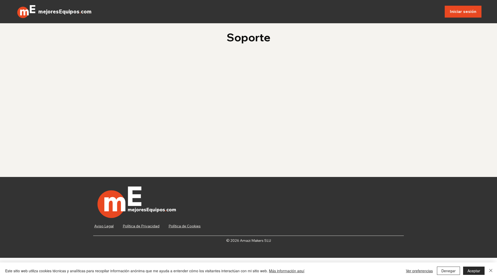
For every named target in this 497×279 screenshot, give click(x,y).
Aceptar (473, 270)
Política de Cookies (185, 226)
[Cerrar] (491, 271)
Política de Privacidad (141, 226)
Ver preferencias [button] (419, 270)
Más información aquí (286, 270)
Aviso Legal (104, 226)
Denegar (448, 270)
